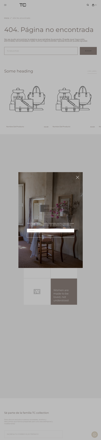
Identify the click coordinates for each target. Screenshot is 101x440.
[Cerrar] (77, 177)
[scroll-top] (95, 424)
